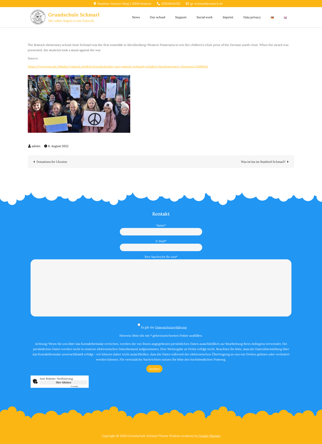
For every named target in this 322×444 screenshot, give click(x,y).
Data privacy (252, 17)
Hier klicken (63, 382)
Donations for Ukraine (52, 162)
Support (181, 17)
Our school (157, 17)
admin (36, 146)
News (136, 17)
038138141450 (170, 3)
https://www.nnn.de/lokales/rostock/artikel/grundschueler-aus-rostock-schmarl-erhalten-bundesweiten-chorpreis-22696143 (118, 66)
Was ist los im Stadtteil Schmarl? (263, 162)
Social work (205, 17)
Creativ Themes (209, 436)
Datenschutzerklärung (171, 327)
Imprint (228, 17)
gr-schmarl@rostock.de (206, 3)
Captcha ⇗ (79, 386)
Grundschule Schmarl (74, 15)
